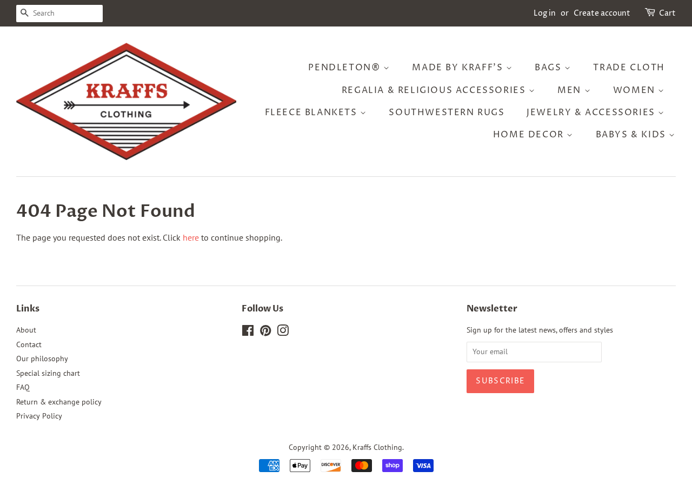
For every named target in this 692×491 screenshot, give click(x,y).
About (26, 330)
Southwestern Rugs (446, 112)
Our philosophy (42, 358)
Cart (667, 13)
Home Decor (530, 135)
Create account (602, 13)
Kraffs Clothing (377, 447)
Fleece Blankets (313, 112)
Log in (545, 13)
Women (635, 90)
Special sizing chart (48, 373)
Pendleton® (345, 68)
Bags (549, 68)
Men (570, 90)
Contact (29, 344)
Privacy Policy (39, 416)
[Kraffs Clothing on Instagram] (283, 332)
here (191, 237)
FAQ (23, 387)
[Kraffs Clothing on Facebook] (248, 332)
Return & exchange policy (59, 402)
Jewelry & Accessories (592, 112)
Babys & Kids (632, 135)
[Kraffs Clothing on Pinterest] (265, 332)
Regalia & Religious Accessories (435, 90)
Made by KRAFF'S (459, 68)
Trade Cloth (629, 68)
